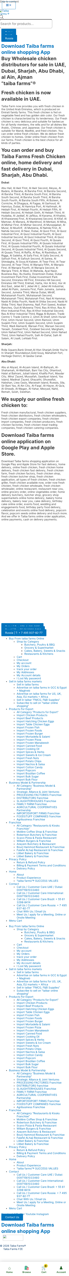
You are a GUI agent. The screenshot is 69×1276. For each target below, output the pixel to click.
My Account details (28, 675)
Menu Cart (15, 920)
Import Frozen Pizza (29, 739)
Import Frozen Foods (29, 730)
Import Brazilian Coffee (31, 773)
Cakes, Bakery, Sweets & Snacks (44, 650)
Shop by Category (28, 641)
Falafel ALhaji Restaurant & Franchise (40, 850)
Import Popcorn (26, 770)
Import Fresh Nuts (28, 758)
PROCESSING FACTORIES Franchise (39, 794)
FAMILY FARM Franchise (32, 804)
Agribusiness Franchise (31, 819)
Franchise (15, 822)
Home (12, 871)
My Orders (23, 666)
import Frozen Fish (28, 727)
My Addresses (25, 672)
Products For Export (21, 709)
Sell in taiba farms (28, 684)
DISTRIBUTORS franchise (32, 797)
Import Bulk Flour (27, 779)
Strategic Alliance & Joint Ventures (38, 791)
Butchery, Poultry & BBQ (39, 644)
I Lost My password (29, 678)
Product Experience (29, 877)
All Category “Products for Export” (37, 712)
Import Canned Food (29, 745)
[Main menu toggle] (9, 5)
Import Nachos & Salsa (31, 764)
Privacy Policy (18, 859)
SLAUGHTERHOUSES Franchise (36, 801)
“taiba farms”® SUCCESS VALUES (37, 880)
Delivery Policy (26, 868)
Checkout (23, 659)
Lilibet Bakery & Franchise (33, 853)
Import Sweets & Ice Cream (34, 755)
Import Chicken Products (32, 715)
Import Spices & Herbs (30, 751)
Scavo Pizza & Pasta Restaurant (37, 837)
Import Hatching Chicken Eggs (35, 721)
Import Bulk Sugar (28, 776)
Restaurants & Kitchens (38, 653)
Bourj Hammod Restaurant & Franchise (41, 847)
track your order (27, 669)
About (20, 874)
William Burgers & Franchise (34, 840)
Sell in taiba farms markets (25, 681)
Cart (19, 656)
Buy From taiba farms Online (26, 638)
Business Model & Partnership (27, 782)
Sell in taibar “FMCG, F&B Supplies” (38, 699)
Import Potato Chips (29, 761)
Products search (8, 18)
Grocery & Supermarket (38, 647)
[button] (12, 1217)
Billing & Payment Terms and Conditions (41, 865)
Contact (14, 883)
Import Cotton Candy (30, 767)
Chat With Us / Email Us (31, 911)
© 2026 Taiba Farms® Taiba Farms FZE (13, 1247)
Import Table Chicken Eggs (33, 724)
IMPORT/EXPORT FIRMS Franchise (38, 813)
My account (24, 663)
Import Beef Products (30, 718)
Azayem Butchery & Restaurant (36, 843)
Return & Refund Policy (31, 862)
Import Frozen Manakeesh (33, 742)
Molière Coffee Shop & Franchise (37, 831)
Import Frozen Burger (30, 733)
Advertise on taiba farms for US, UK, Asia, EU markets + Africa (39, 695)
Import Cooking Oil (28, 748)
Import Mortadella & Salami (33, 736)
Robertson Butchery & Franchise (37, 834)
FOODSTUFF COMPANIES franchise (39, 816)
